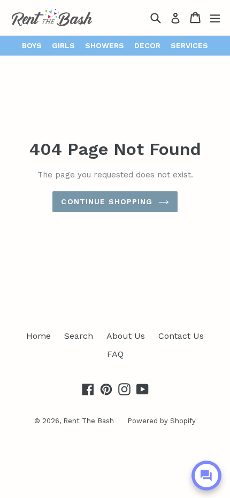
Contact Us (181, 336)
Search (78, 336)
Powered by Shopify (161, 421)
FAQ (115, 354)
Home (38, 336)
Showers (104, 45)
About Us (125, 336)
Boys (32, 45)
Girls (63, 45)
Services (189, 45)
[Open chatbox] (206, 476)
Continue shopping (106, 201)
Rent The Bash (88, 421)
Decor (147, 45)
